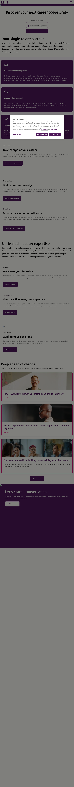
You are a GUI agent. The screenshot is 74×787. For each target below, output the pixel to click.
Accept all (55, 134)
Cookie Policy (44, 129)
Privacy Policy (53, 129)
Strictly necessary (42, 134)
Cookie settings (17, 134)
